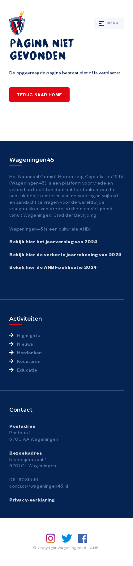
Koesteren (29, 361)
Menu (112, 23)
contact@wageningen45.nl (38, 486)
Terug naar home (39, 94)
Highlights (28, 335)
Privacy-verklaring (32, 499)
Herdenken (29, 352)
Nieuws (25, 344)
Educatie (27, 369)
